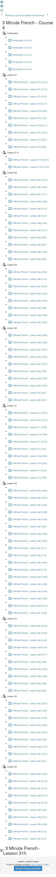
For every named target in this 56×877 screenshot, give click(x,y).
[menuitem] (2, 6)
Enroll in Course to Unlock (28, 868)
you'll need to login (40, 864)
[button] (2, 2)
